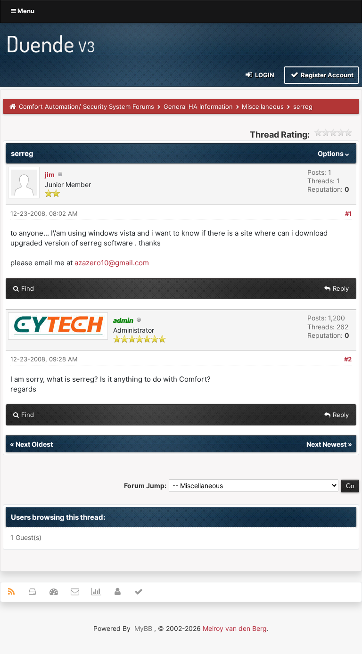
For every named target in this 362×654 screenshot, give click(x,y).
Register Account (326, 75)
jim (50, 175)
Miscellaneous (263, 106)
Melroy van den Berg (235, 628)
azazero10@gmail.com (111, 262)
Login (264, 75)
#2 (348, 359)
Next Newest (326, 444)
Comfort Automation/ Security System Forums (86, 106)
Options (331, 153)
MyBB (143, 628)
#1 (348, 213)
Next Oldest (34, 444)
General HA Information (198, 106)
